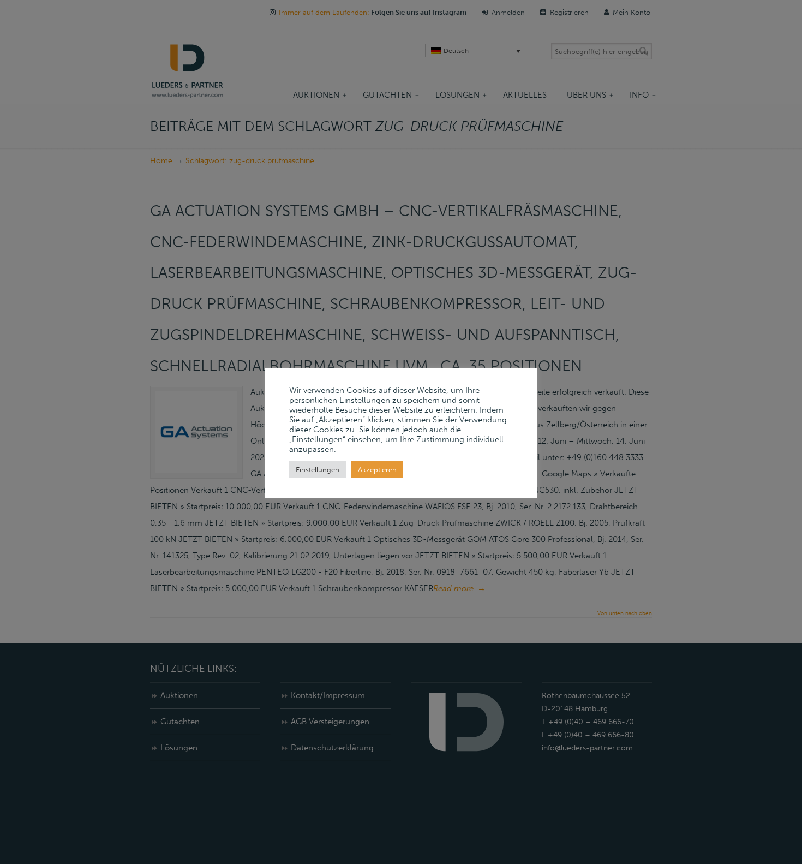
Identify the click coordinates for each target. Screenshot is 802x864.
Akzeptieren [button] (377, 470)
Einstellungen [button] (317, 470)
